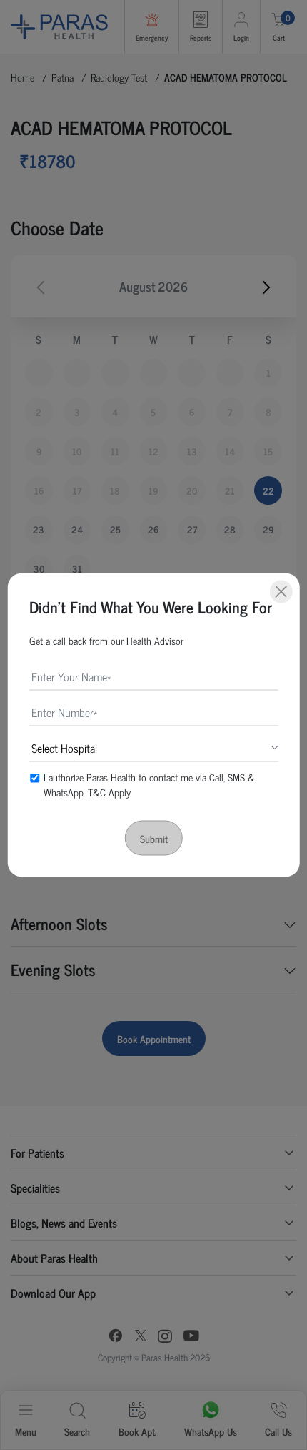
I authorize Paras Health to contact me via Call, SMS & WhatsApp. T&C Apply (149, 784)
